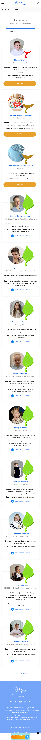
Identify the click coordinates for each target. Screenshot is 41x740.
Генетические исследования (20, 165)
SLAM (26, 732)
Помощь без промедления (20, 115)
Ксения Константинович (20, 216)
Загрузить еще (21, 673)
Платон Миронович (20, 373)
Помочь (20, 83)
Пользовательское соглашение (20, 727)
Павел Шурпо (20, 60)
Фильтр (12, 31)
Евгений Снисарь (20, 641)
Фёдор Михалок (20, 427)
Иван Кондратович (20, 585)
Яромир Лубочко (20, 481)
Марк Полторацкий (20, 267)
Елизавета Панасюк (20, 533)
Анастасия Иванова (20, 321)
